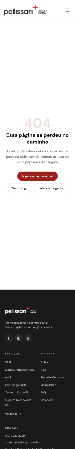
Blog (43, 370)
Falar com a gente (51, 188)
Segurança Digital (16, 385)
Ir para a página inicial (37, 176)
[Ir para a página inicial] (25, 10)
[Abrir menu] (67, 10)
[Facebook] (8, 338)
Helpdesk (47, 400)
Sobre (45, 362)
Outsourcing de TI (16, 392)
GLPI (8, 362)
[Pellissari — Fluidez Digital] (20, 310)
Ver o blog (19, 188)
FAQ (43, 392)
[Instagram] (18, 338)
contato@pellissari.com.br (22, 442)
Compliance (48, 385)
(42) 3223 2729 (15, 435)
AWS (8, 377)
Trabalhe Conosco (52, 377)
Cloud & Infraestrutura (19, 370)
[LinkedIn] (28, 338)
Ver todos (13, 414)
